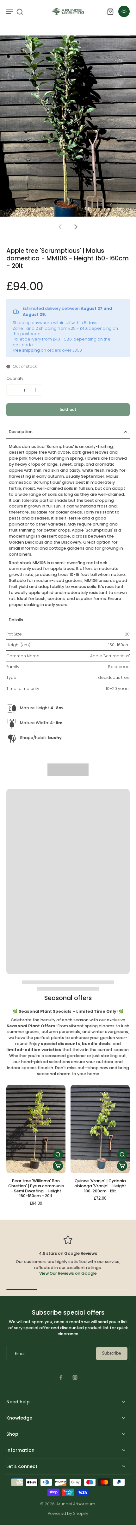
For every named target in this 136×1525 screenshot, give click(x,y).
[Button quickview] (58, 1154)
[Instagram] (75, 1377)
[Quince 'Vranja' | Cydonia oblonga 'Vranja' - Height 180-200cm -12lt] (100, 1129)
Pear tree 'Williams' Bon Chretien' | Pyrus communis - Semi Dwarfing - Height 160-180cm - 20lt (36, 1188)
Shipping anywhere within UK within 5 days (55, 322)
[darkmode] (124, 11)
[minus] (13, 390)
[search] (20, 11)
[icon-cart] (110, 11)
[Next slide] (76, 226)
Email (20, 1353)
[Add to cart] (58, 1166)
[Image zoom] (68, 126)
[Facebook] (61, 1377)
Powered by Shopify (68, 1513)
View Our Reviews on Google (68, 1273)
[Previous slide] (60, 226)
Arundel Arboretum (75, 1504)
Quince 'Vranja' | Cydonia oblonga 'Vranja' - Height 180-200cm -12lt (100, 1185)
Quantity (14, 378)
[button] (68, 409)
